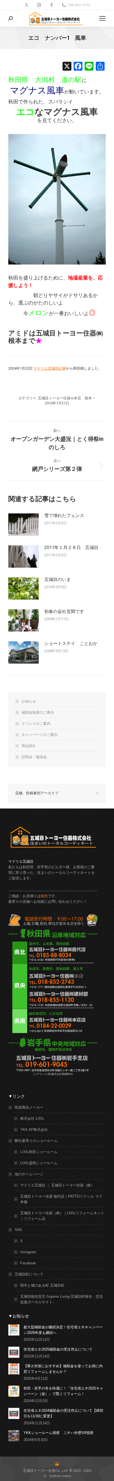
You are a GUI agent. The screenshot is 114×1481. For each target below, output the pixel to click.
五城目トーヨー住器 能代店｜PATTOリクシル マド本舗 (61, 1199)
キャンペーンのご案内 (40, 735)
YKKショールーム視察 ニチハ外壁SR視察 (59, 1433)
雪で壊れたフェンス (64, 515)
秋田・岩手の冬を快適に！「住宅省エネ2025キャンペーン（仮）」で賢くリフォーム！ (63, 1391)
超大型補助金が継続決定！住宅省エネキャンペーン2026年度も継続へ (63, 1330)
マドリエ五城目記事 (49, 368)
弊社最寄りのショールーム (36, 1141)
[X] (66, 67)
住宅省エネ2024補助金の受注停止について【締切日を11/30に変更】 (63, 1413)
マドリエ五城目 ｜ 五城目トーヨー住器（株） (57, 1185)
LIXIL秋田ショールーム (39, 1152)
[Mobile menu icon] (102, 18)
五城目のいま (57, 579)
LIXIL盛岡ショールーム (39, 1163)
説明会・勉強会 (34, 757)
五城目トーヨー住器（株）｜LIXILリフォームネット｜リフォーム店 (62, 1216)
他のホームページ (29, 1174)
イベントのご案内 (36, 723)
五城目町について (29, 1274)
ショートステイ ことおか (70, 643)
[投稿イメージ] (23, 524)
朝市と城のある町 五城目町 (42, 1285)
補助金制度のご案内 (38, 712)
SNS (18, 1230)
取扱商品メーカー (29, 1107)
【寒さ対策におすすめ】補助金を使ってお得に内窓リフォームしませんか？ (63, 1369)
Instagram (28, 1252)
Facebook (28, 1263)
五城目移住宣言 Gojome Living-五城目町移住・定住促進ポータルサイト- (61, 1299)
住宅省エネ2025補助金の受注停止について (58, 1349)
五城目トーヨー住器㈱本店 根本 (65, 398)
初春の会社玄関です (64, 611)
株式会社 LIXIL (32, 1118)
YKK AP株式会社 (34, 1130)
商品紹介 (29, 746)
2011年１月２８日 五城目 (71, 547)
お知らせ (29, 701)
